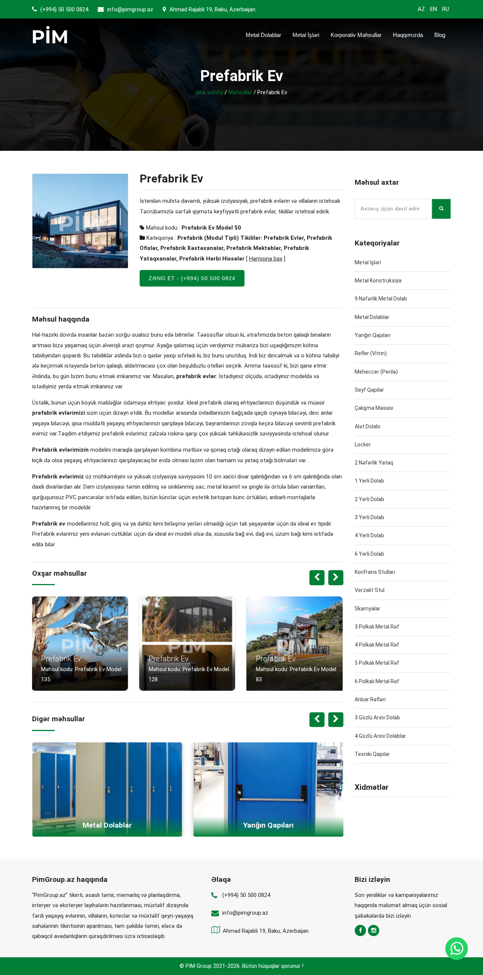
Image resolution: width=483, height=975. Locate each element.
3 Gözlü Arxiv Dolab (377, 717)
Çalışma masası (374, 408)
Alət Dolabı (367, 426)
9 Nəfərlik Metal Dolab (381, 299)
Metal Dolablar (263, 35)
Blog (439, 35)
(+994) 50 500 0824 (63, 9)
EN (433, 9)
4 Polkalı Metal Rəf (377, 645)
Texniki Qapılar (372, 754)
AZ (421, 9)
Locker (363, 445)
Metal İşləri (305, 35)
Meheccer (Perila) (376, 372)
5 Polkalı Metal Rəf (377, 663)
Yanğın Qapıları (373, 335)
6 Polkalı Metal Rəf (377, 681)
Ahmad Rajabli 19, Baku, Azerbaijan (211, 9)
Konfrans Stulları (375, 572)
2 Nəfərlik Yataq (374, 463)
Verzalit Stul (370, 590)
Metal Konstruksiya (378, 280)
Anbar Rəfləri (370, 699)
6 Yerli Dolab (369, 554)
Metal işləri (368, 262)
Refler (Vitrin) (371, 353)
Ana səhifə (209, 92)
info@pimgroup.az (130, 9)
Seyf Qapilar (369, 390)
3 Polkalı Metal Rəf (377, 627)
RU (445, 9)
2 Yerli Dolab (369, 499)
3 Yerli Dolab (369, 517)
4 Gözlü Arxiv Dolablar (380, 736)
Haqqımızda (408, 35)
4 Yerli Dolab (369, 535)
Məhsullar (240, 92)
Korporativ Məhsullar (356, 35)
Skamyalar (367, 609)
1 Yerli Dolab (369, 481)
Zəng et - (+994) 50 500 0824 (192, 278)
